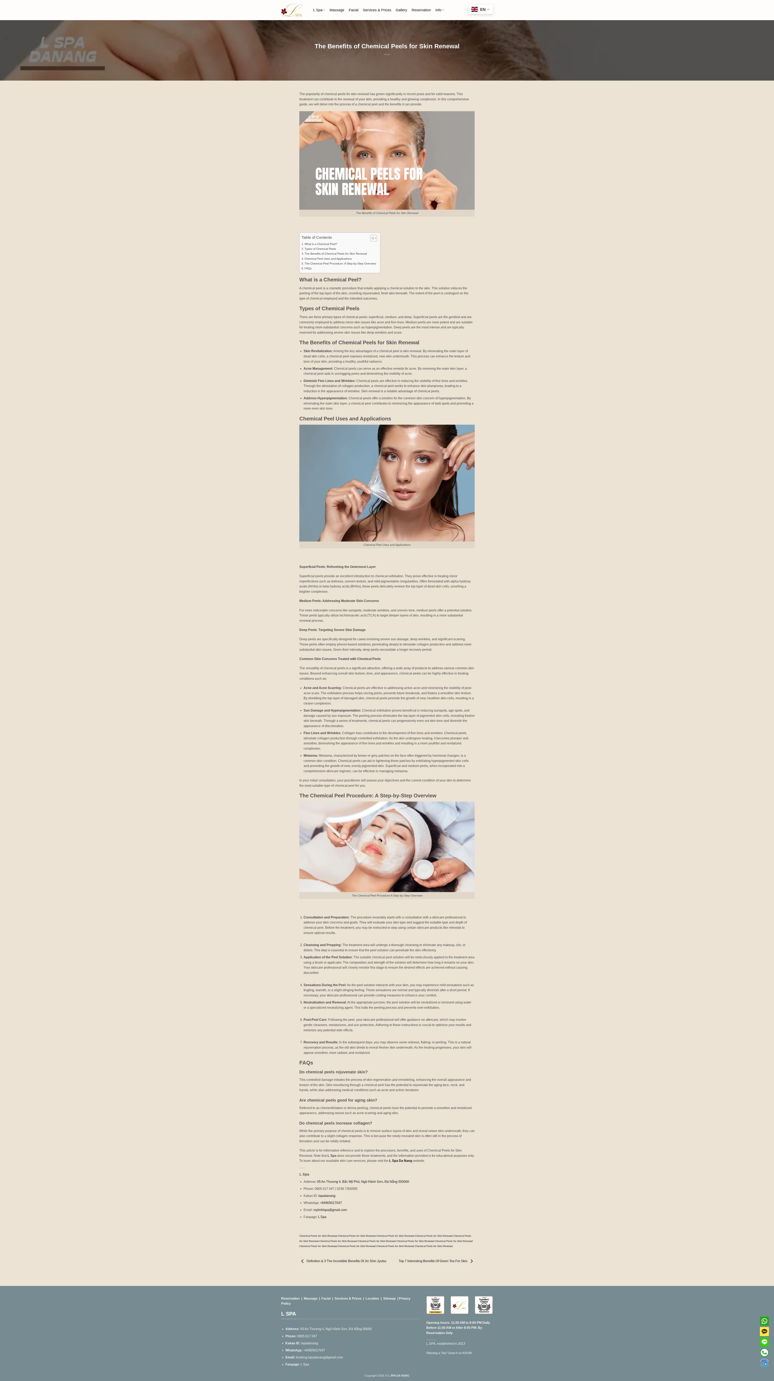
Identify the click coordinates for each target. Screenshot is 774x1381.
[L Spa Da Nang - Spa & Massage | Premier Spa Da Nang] (291, 10)
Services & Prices (377, 10)
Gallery (401, 10)
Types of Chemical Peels (320, 248)
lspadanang (326, 1195)
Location (372, 1298)
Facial (353, 10)
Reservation (421, 10)
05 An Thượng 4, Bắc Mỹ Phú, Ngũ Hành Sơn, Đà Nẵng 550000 (362, 1181)
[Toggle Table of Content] (371, 238)
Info (438, 10)
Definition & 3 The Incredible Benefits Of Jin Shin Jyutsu (346, 1261)
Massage (337, 10)
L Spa (317, 10)
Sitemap (389, 1298)
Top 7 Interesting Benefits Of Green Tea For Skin (433, 1261)
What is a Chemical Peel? (321, 244)
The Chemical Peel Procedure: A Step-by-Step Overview (340, 263)
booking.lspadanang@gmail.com (319, 1357)
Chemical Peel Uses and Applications (328, 258)
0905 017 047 (307, 1336)
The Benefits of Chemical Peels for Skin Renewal (336, 253)
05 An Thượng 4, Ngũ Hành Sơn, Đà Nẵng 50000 (336, 1329)
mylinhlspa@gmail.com (330, 1210)
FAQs (308, 268)
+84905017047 (330, 1203)
